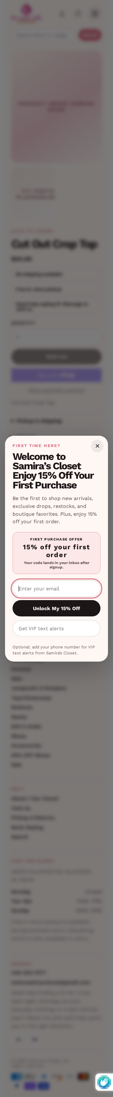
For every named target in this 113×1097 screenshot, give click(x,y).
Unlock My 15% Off (56, 608)
